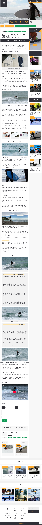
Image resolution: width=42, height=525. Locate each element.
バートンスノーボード (23, 516)
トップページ (15, 508)
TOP (11, 22)
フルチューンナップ (23, 513)
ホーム (2, 25)
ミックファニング (23, 31)
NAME (3, 408)
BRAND (26, 22)
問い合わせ (22, 508)
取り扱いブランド (16, 515)
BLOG (31, 22)
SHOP (16, 22)
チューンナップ (23, 518)
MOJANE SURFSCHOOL (19, 302)
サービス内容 (15, 513)
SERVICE (21, 22)
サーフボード (17, 31)
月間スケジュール (23, 511)
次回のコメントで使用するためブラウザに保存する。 (10, 416)
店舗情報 (15, 511)
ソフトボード (8, 31)
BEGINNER (11, 25)
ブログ (7, 25)
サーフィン (12, 31)
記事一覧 (15, 518)
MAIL (17, 407)
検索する (33, 511)
